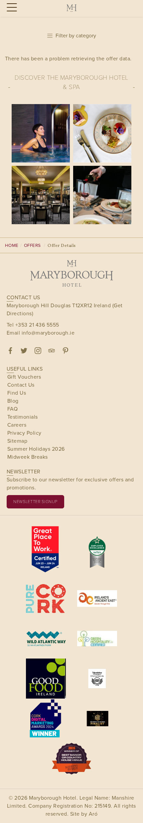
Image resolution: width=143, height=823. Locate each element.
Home (12, 245)
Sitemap (17, 441)
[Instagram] (38, 350)
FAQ (12, 409)
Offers (32, 245)
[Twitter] (24, 350)
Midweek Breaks (27, 457)
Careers (16, 425)
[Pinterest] (65, 350)
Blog (13, 401)
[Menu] (11, 8)
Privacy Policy (24, 433)
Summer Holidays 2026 (36, 449)
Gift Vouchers (24, 377)
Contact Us (21, 385)
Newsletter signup (35, 501)
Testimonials (22, 417)
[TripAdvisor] (51, 350)
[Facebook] (10, 350)
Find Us (16, 393)
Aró (93, 814)
